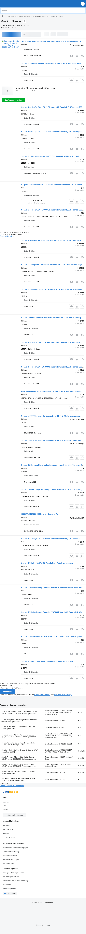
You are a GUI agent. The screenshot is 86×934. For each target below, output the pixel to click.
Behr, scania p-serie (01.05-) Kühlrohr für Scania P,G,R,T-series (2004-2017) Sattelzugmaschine (19, 712)
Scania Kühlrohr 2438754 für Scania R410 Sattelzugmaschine (47, 661)
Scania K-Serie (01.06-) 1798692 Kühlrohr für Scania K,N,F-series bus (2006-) (53, 265)
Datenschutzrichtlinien (42, 695)
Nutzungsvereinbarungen (63, 695)
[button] (82, 3)
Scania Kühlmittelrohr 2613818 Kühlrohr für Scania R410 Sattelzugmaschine (53, 637)
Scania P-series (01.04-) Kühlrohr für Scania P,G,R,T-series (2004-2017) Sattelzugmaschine (18, 758)
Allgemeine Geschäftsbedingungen (15, 848)
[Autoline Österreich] (14, 3)
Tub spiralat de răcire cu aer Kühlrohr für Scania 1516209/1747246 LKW (51, 42)
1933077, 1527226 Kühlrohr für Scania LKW (39, 514)
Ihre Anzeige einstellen (13, 100)
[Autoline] (2, 16)
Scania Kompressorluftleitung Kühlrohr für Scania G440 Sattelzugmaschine (19, 720)
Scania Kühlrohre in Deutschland (12, 786)
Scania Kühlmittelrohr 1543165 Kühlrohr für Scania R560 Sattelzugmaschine (53, 289)
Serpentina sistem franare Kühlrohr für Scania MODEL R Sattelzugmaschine (18, 779)
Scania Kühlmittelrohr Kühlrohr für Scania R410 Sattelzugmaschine (18, 728)
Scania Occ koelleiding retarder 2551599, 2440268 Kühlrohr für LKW (50, 156)
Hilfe (4, 806)
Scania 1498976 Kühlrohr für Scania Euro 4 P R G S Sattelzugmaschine (51, 416)
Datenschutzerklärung (11, 852)
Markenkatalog (8, 863)
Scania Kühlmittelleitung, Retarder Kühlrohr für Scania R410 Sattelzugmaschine (18, 744)
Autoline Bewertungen (11, 859)
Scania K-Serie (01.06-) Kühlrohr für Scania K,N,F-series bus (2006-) (19, 751)
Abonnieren (7, 691)
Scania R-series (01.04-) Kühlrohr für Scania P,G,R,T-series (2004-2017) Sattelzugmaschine (18, 765)
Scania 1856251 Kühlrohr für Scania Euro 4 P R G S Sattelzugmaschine (51, 440)
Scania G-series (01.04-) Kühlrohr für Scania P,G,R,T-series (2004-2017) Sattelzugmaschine (18, 736)
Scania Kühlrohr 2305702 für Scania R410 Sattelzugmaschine (47, 563)
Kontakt (5, 810)
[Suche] (83, 10)
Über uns (6, 802)
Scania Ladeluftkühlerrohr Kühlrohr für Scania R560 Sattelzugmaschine (20, 772)
